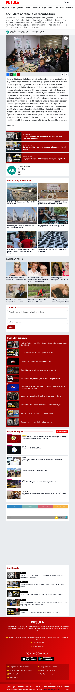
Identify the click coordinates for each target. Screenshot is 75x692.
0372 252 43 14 (39, 643)
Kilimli (56, 8)
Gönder (11, 327)
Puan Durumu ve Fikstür (48, 670)
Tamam (67, 689)
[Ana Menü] (68, 2)
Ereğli (44, 8)
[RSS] (47, 653)
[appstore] (29, 659)
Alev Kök (21, 169)
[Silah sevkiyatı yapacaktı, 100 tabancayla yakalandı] (53, 239)
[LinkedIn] (40, 653)
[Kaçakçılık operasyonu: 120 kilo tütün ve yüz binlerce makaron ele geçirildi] (53, 192)
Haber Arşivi (14, 677)
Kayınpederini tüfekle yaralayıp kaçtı (51, 226)
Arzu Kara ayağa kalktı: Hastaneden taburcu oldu (41, 612)
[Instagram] (37, 653)
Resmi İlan (69, 8)
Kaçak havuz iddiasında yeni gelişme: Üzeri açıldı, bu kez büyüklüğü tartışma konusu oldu (43, 603)
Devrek (28, 8)
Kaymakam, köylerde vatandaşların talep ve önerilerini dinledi (42, 585)
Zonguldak (5, 8)
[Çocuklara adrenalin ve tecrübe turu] (37, 53)
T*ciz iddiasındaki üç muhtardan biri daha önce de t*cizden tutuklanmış (41, 576)
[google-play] (46, 659)
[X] (30, 653)
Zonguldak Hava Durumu (49, 667)
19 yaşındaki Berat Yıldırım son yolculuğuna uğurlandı (42, 594)
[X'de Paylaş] (11, 74)
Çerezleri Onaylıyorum (51, 690)
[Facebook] (27, 653)
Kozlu (50, 8)
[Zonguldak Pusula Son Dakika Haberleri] (12, 2)
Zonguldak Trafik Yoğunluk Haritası (20, 670)
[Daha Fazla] (18, 74)
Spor (62, 8)
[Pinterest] (34, 653)
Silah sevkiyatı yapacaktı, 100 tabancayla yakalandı (52, 250)
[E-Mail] (19, 173)
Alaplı (13, 8)
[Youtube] (44, 653)
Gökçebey (36, 8)
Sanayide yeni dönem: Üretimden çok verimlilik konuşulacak (20, 226)
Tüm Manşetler (14, 674)
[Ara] (65, 2)
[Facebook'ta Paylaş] (7, 74)
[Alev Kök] (11, 170)
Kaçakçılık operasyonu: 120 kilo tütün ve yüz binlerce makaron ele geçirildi (52, 203)
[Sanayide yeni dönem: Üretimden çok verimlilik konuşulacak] (22, 215)
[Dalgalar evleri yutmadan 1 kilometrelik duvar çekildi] (22, 192)
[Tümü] (67, 568)
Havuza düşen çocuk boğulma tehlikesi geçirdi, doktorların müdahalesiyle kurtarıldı (21, 251)
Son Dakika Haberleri (47, 674)
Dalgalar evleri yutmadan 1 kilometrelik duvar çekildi (21, 203)
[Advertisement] (37, 542)
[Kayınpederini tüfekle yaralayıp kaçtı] (53, 215)
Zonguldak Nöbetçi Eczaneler (19, 667)
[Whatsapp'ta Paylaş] (14, 74)
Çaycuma (20, 8)
